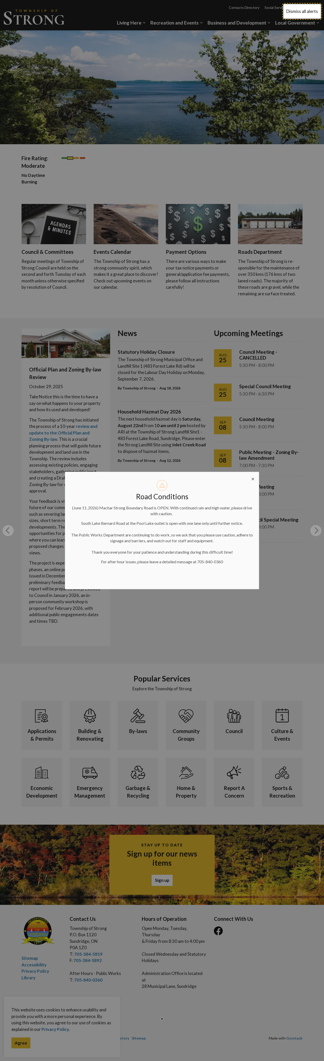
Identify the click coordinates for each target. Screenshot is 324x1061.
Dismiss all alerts (302, 11)
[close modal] (253, 478)
